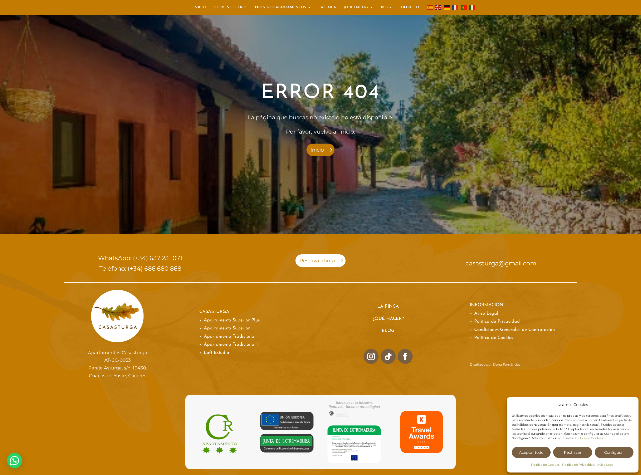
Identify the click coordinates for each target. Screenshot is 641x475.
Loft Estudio (216, 353)
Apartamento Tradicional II (232, 344)
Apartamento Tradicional (230, 336)
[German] (447, 7)
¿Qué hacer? (356, 7)
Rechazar (572, 452)
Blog (386, 7)
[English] (438, 7)
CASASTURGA (214, 312)
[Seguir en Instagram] (371, 356)
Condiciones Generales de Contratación (514, 330)
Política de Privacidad (578, 464)
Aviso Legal (605, 464)
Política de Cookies (588, 438)
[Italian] (472, 7)
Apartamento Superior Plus (232, 320)
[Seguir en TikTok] (388, 356)
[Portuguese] (464, 7)
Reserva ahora (317, 261)
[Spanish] (430, 7)
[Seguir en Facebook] (405, 356)
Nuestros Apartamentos (280, 7)
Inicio (199, 7)
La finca (327, 7)
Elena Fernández (507, 364)
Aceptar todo (531, 452)
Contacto (408, 7)
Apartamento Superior (227, 328)
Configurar (614, 452)
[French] (455, 7)
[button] (14, 460)
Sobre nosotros (230, 7)
